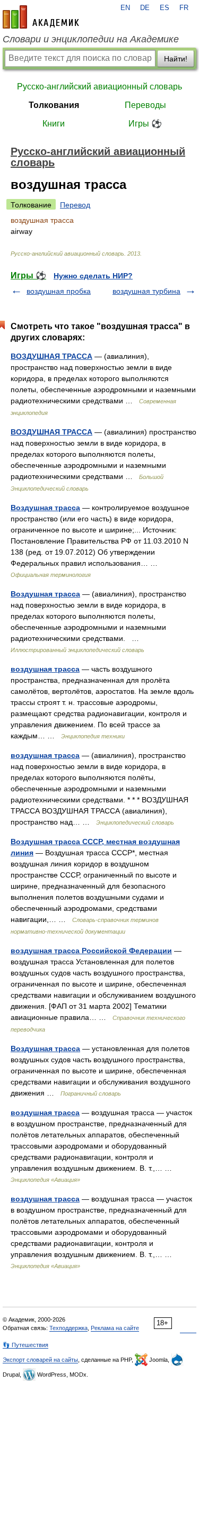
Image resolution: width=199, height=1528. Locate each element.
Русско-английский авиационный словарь (99, 86)
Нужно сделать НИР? (93, 276)
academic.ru (41, 17)
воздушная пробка (59, 291)
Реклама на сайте (115, 1328)
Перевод (75, 205)
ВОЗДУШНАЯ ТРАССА (51, 356)
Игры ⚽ (145, 123)
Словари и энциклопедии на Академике (91, 39)
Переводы (145, 105)
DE (145, 8)
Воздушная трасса (45, 507)
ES (164, 8)
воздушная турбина (146, 291)
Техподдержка (68, 1328)
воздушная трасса (45, 669)
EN (125, 8)
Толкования (54, 105)
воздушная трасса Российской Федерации (91, 950)
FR (183, 8)
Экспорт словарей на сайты (40, 1360)
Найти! (175, 59)
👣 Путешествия (25, 1345)
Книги (53, 123)
